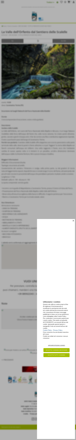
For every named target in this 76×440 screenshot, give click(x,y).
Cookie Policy (47, 330)
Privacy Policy (57, 330)
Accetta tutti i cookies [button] (56, 355)
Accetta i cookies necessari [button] (56, 350)
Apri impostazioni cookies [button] (56, 345)
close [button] (73, 221)
